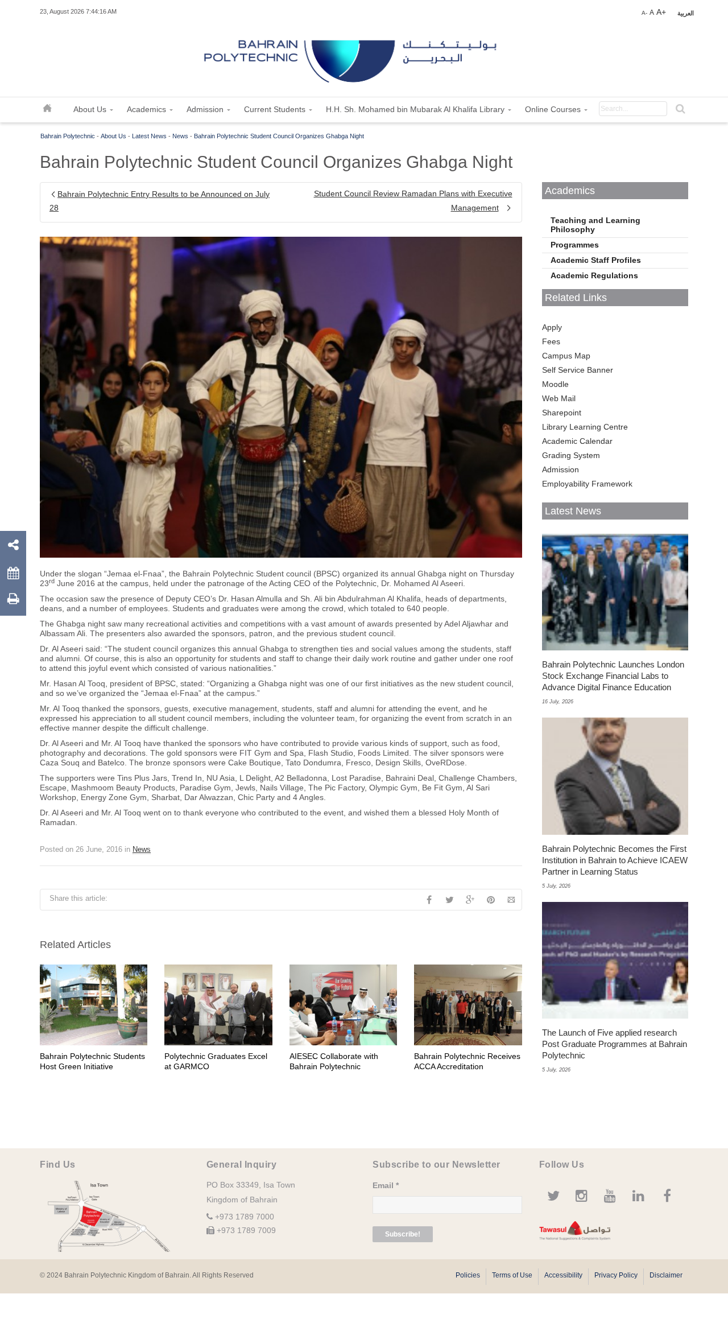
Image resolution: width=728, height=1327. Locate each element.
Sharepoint (561, 412)
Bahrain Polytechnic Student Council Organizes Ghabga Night (279, 136)
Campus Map (566, 355)
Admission (560, 469)
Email (386, 1185)
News (180, 136)
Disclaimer (666, 1275)
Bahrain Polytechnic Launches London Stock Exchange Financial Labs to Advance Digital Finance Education (613, 676)
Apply (552, 327)
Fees (551, 341)
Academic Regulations (594, 275)
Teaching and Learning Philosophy (595, 225)
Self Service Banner (577, 369)
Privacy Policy (616, 1275)
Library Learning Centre (585, 426)
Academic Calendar (577, 441)
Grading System (571, 455)
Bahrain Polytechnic (67, 136)
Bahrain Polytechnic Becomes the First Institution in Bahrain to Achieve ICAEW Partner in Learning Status (615, 860)
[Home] (351, 57)
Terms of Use (512, 1275)
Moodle (555, 384)
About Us (113, 136)
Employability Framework (587, 483)
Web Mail (559, 398)
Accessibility (563, 1275)
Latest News (149, 136)
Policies (468, 1275)
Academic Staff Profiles (596, 260)
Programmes (575, 244)
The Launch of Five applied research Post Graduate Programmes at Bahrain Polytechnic (614, 1044)
